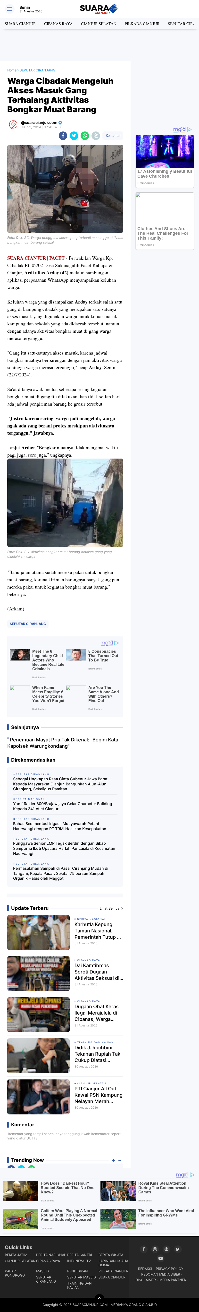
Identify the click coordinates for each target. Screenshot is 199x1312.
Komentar (113, 135)
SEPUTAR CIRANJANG (28, 624)
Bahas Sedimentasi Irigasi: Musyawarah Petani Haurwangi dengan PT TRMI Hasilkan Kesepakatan (59, 826)
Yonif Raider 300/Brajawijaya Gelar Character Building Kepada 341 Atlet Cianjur (62, 806)
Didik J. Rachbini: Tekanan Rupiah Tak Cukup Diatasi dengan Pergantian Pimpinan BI (97, 1054)
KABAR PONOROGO (15, 1273)
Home (12, 70)
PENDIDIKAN (77, 1271)
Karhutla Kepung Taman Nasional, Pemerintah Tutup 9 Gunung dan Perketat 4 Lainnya (97, 930)
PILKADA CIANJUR (142, 23)
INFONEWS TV (79, 1261)
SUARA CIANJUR (20, 23)
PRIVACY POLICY (169, 1269)
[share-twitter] (74, 135)
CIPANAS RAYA (58, 23)
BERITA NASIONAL (91, 919)
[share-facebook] (63, 135)
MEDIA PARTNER (172, 1280)
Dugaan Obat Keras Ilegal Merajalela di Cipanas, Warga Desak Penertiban (97, 1013)
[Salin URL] (95, 135)
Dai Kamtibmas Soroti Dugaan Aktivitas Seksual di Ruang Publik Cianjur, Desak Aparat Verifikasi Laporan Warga (97, 972)
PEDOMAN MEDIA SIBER (160, 1274)
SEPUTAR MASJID (81, 1277)
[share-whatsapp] (85, 135)
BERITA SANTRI (79, 1255)
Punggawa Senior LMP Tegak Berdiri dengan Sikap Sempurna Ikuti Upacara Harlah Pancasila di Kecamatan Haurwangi (64, 848)
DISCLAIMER (145, 1280)
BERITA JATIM (16, 1255)
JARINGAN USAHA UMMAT (113, 1263)
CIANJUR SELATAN (98, 23)
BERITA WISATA (111, 1255)
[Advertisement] (99, 45)
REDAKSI (145, 1269)
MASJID (42, 1271)
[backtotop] (99, 1299)
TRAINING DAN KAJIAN (95, 1042)
